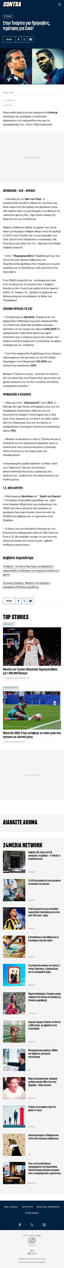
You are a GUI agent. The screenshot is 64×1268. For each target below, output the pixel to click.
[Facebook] (18, 39)
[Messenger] (30, 39)
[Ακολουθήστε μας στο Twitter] (32, 1225)
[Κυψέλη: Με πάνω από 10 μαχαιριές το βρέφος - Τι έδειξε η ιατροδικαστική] (14, 862)
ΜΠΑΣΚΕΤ (9, 624)
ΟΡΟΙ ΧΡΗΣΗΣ (11, 1207)
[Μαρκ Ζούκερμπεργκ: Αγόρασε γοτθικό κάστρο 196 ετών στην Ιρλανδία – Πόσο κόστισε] (14, 1088)
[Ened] (32, 1253)
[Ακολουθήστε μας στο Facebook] (19, 1225)
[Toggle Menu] (59, 4)
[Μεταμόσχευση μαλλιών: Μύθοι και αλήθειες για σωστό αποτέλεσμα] (14, 1060)
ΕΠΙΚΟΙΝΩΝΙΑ (32, 1213)
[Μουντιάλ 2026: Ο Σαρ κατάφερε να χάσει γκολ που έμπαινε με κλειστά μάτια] (32, 710)
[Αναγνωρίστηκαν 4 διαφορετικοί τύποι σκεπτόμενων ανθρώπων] (14, 1145)
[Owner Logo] (32, 1242)
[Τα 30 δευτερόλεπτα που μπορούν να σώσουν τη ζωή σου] (14, 890)
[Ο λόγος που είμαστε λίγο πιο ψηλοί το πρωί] (14, 1116)
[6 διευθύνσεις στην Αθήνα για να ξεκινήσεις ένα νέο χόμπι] (14, 947)
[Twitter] (24, 39)
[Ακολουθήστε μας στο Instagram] (44, 1225)
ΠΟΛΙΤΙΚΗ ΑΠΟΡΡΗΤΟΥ (48, 1207)
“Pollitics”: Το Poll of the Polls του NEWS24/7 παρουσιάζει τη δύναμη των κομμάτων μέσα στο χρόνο (31, 570)
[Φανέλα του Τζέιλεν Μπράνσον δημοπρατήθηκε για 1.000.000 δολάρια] (32, 646)
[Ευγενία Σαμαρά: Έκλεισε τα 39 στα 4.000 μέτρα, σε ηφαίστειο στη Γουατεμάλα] (14, 1031)
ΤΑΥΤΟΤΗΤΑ (27, 1207)
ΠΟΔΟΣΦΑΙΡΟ (11, 688)
